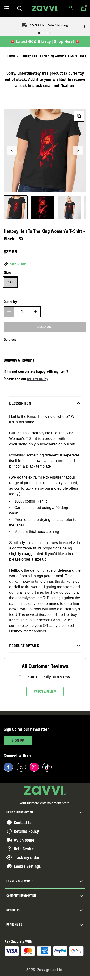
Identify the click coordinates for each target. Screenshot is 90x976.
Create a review (45, 691)
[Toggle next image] (78, 150)
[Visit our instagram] (34, 767)
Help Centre (24, 848)
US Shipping (24, 839)
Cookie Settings (27, 866)
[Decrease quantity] (9, 312)
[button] (45, 264)
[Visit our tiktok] (47, 767)
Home (11, 56)
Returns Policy (26, 831)
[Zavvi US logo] (45, 8)
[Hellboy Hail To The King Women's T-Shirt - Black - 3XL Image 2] (42, 207)
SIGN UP (18, 740)
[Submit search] (19, 8)
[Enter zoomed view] (79, 116)
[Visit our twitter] (21, 767)
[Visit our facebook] (8, 767)
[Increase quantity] (35, 312)
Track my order (26, 857)
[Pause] (85, 26)
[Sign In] (70, 8)
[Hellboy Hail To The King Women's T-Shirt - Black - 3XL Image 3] (69, 207)
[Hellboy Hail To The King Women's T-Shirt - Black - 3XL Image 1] (16, 207)
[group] (45, 150)
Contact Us (23, 822)
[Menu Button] (6, 8)
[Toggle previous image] (12, 150)
